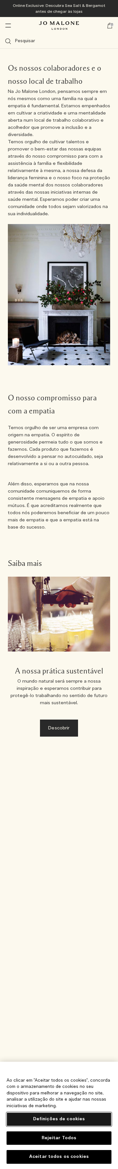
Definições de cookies (59, 1119)
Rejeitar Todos (59, 1138)
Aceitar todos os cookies (59, 1157)
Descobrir (58, 728)
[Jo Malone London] (59, 25)
